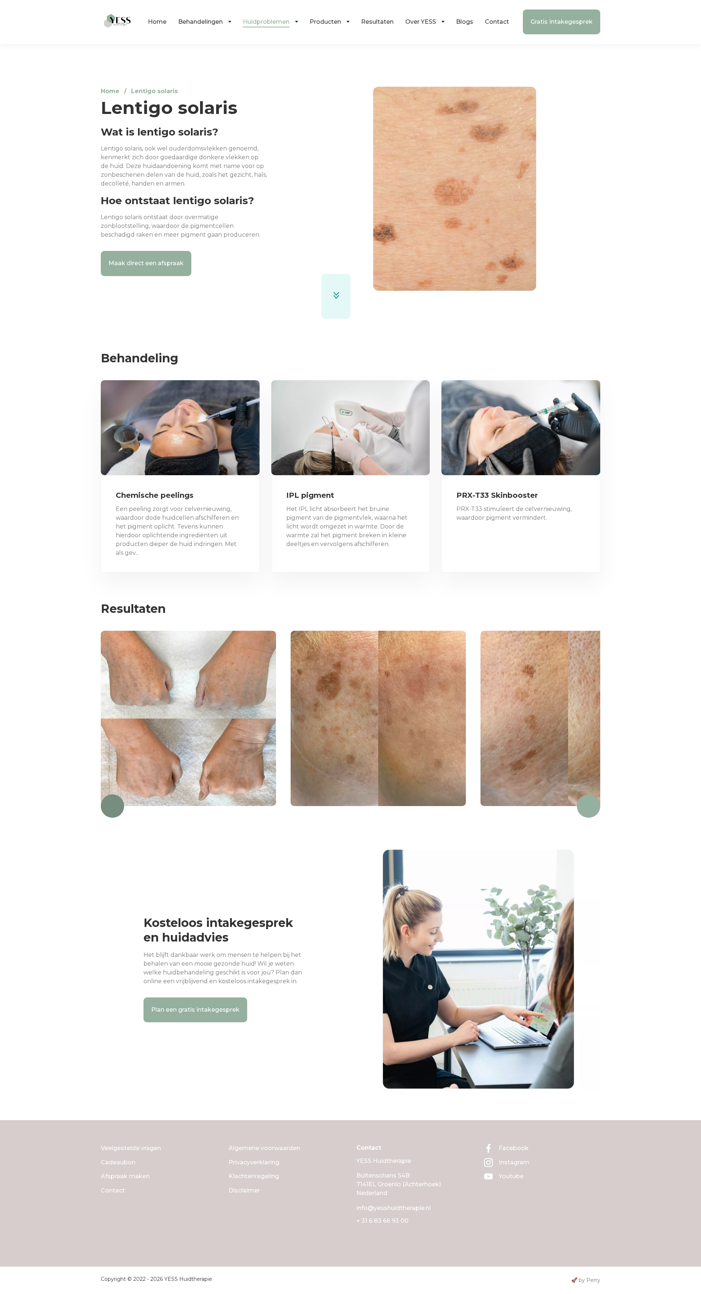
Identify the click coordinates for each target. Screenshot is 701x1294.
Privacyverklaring (254, 1162)
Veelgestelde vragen (131, 1148)
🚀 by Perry (585, 1280)
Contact (497, 21)
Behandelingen (200, 21)
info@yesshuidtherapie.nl (393, 1208)
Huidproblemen (266, 21)
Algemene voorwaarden (264, 1148)
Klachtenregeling (254, 1176)
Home (157, 21)
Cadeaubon (118, 1162)
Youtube (511, 1176)
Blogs (464, 21)
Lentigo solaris (154, 91)
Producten (325, 21)
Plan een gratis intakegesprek (195, 1009)
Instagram (514, 1162)
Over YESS (420, 21)
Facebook (514, 1148)
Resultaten (377, 21)
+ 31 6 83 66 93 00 (382, 1220)
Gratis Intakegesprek (561, 21)
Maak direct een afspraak (146, 263)
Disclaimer (244, 1190)
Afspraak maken (125, 1176)
